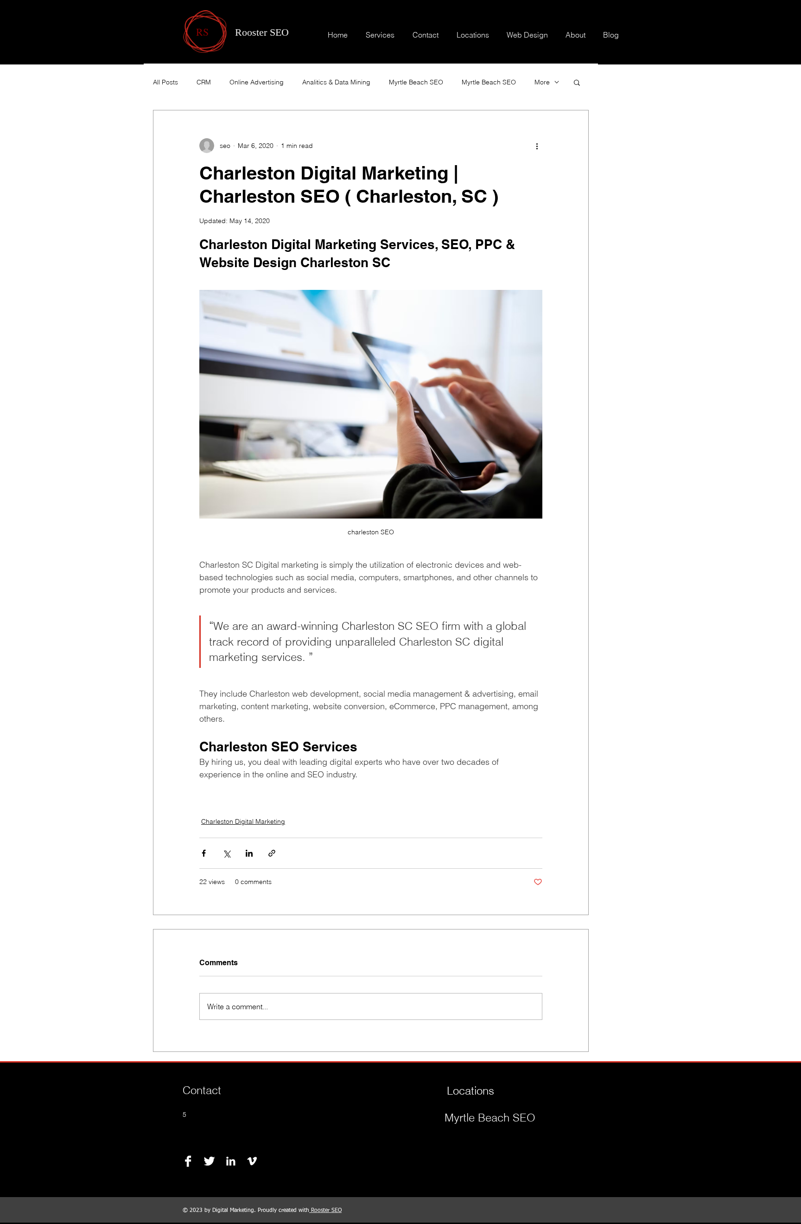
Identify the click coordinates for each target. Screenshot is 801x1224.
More (542, 82)
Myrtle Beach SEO (416, 82)
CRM (204, 82)
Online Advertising (256, 82)
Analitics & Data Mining (336, 82)
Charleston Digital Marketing (243, 821)
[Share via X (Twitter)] (226, 853)
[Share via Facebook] (203, 853)
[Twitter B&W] (209, 1161)
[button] (576, 82)
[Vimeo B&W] (252, 1161)
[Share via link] (271, 853)
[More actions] (536, 145)
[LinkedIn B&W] (230, 1161)
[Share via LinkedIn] (249, 853)
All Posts (165, 82)
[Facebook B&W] (188, 1161)
